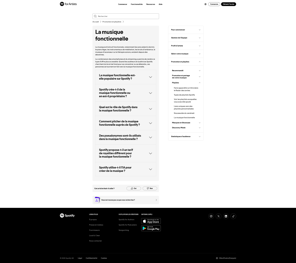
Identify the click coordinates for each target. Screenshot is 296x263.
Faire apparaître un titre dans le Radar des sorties (186, 89)
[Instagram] (211, 216)
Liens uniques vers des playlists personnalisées (184, 107)
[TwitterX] (218, 216)
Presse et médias (96, 224)
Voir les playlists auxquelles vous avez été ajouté (185, 100)
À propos (93, 219)
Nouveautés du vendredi (184, 113)
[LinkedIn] (226, 216)
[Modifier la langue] (205, 4)
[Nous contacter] (155, 200)
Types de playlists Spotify (184, 94)
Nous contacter (95, 240)
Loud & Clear (94, 235)
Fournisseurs (94, 230)
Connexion (214, 4)
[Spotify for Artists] (68, 4)
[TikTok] (233, 216)
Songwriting (124, 230)
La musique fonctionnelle (184, 117)
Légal (80, 258)
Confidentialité (91, 258)
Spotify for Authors (126, 219)
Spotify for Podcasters (128, 224)
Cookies (104, 258)
